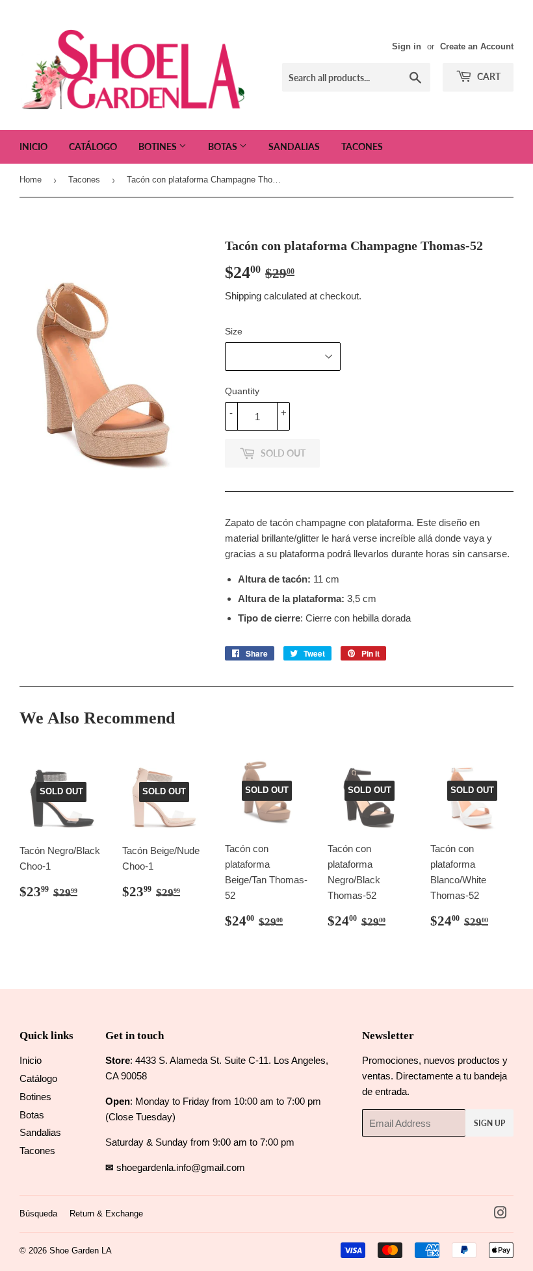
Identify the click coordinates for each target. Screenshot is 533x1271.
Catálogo (93, 146)
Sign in (406, 46)
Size (233, 331)
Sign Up (489, 1123)
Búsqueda (38, 1213)
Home (31, 179)
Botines (158, 146)
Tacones (362, 146)
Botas (223, 146)
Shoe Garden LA (80, 1250)
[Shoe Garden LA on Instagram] (500, 1214)
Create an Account (477, 46)
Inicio (33, 146)
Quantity (242, 391)
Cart (487, 76)
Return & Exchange (106, 1213)
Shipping (243, 295)
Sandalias (294, 146)
